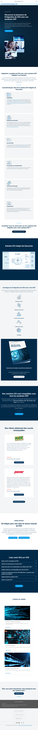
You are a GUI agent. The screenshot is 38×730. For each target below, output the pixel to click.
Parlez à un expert (13, 537)
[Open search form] (36, 1)
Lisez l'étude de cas (19, 462)
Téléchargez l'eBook (18, 376)
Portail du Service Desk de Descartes (21, 146)
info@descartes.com (19, 718)
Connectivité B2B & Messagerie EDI (9, 4)
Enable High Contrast (21, 725)
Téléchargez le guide (23, 537)
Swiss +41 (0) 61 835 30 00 (19, 711)
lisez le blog (8, 650)
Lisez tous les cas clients (19, 501)
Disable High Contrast (28, 725)
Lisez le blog (8, 627)
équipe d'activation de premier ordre (15, 99)
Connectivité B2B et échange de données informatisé (9, 706)
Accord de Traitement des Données (12, 126)
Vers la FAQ (19, 585)
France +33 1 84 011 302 (19, 714)
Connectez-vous (19, 693)
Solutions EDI (4, 703)
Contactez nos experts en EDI (19, 231)
